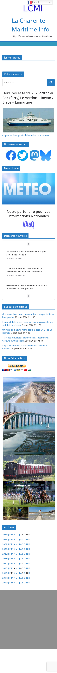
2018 (4, 573)
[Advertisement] (28, 619)
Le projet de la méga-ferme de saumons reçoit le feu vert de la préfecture (26, 287)
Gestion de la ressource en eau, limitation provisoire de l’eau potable (26, 270)
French (35, 2)
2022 (4, 553)
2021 (4, 558)
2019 (4, 568)
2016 (4, 582)
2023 (4, 549)
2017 (4, 577)
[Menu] (4, 44)
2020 (4, 563)
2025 (4, 539)
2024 (4, 544)
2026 (4, 534)
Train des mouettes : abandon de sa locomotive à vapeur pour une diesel (24, 253)
